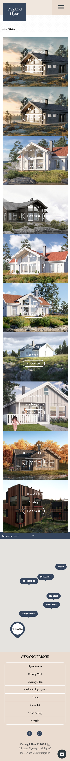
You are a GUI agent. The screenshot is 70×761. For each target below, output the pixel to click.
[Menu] (61, 9)
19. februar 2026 (35, 51)
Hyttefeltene (35, 666)
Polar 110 (35, 256)
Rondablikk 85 (35, 453)
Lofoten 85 (35, 355)
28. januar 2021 (35, 150)
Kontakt (35, 721)
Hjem (4, 29)
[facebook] (29, 733)
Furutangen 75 (35, 404)
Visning (35, 697)
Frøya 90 (35, 60)
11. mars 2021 (35, 494)
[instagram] (39, 733)
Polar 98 (35, 207)
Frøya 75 (35, 109)
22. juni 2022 (35, 445)
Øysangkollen (35, 682)
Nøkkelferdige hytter (35, 689)
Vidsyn (35, 502)
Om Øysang (35, 713)
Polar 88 (35, 158)
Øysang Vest (35, 674)
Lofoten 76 (35, 305)
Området (35, 705)
